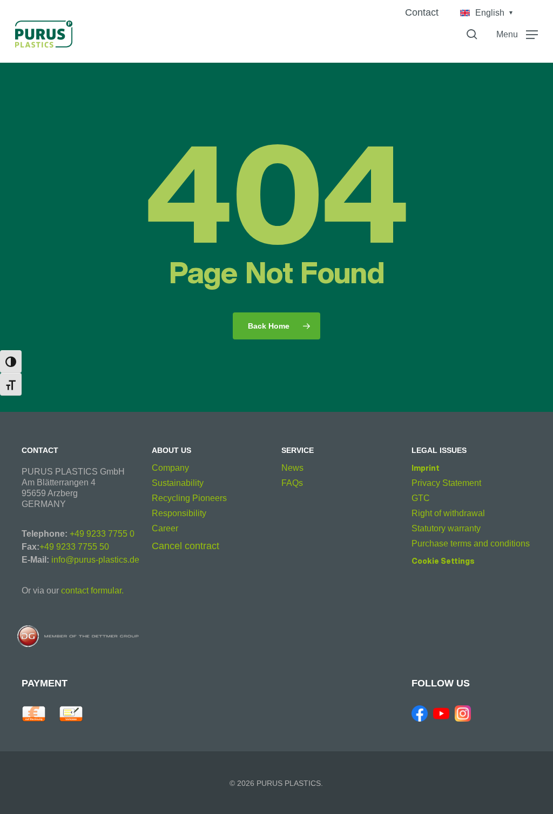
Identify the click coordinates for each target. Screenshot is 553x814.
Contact (422, 12)
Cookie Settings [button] (443, 561)
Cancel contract (185, 546)
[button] (517, 34)
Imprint (426, 467)
